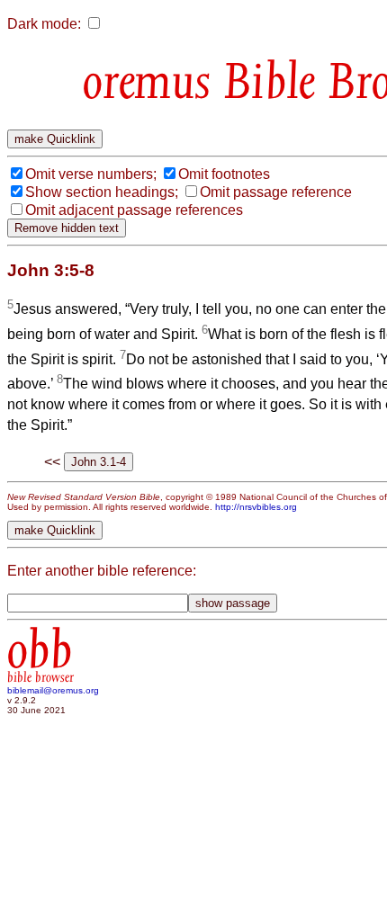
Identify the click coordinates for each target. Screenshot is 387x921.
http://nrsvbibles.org (256, 507)
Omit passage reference (276, 192)
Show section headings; (101, 192)
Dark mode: (44, 23)
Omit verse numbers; (91, 174)
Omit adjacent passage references (134, 210)
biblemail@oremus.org (53, 690)
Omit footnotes (224, 174)
